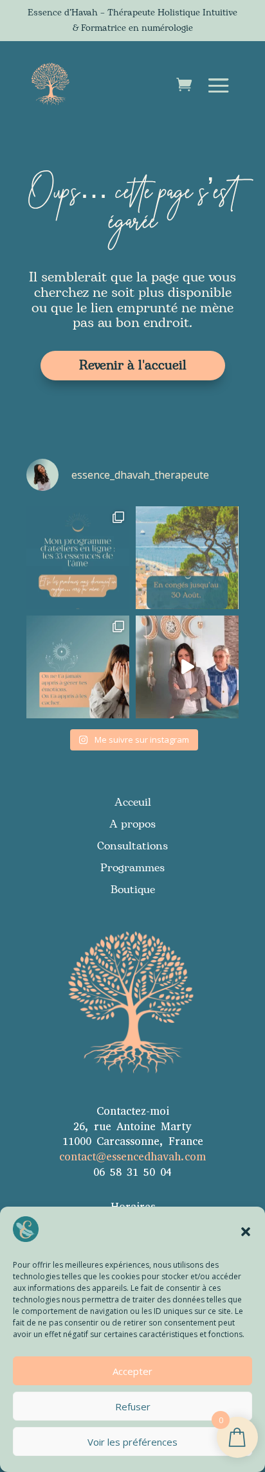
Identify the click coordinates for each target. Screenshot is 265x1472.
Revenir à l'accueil (133, 365)
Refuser (133, 1406)
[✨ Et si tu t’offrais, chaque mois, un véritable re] (77, 557)
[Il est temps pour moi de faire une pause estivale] (187, 557)
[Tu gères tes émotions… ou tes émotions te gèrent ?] (77, 667)
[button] (245, 1231)
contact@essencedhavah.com (132, 1156)
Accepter (132, 1371)
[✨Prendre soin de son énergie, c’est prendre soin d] (187, 667)
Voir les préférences (132, 1441)
